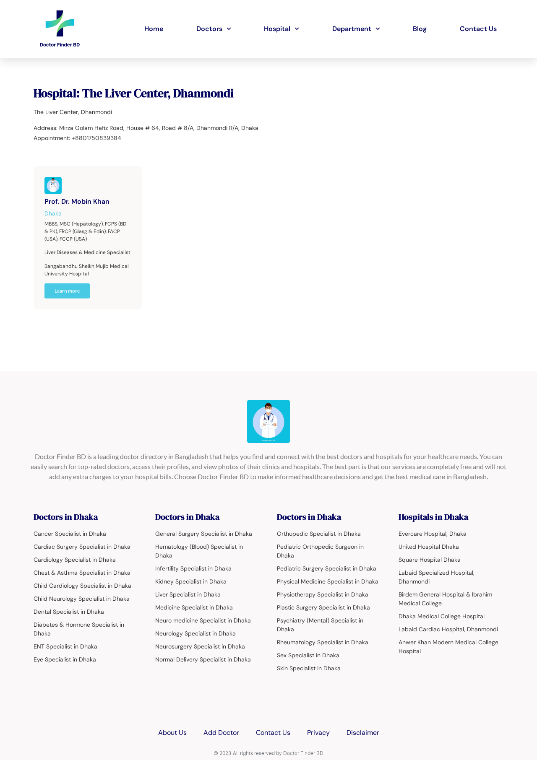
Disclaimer (363, 732)
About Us (172, 732)
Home (153, 28)
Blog (420, 28)
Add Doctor (221, 732)
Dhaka (53, 213)
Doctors (209, 28)
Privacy (318, 732)
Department (351, 28)
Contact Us (478, 28)
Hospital (277, 28)
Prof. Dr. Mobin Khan (76, 201)
